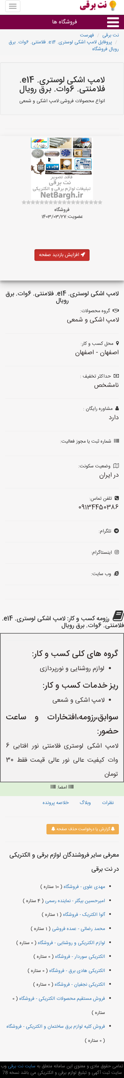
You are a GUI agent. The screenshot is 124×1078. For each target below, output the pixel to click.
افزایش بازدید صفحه (60, 255)
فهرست (87, 35)
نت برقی (110, 35)
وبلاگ (85, 803)
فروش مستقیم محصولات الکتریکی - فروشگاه (61, 999)
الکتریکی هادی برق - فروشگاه (76, 971)
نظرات (108, 803)
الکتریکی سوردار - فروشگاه (79, 957)
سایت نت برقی (21, 1066)
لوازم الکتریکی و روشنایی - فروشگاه (71, 943)
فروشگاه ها (64, 22)
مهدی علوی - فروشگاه (83, 887)
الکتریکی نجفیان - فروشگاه (79, 985)
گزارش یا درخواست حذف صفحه (82, 829)
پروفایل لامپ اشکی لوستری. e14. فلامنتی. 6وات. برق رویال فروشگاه (64, 45)
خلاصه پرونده (56, 803)
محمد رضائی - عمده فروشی (78, 929)
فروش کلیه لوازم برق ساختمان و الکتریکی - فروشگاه (56, 1027)
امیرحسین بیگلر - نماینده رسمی (74, 901)
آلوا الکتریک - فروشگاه (83, 915)
